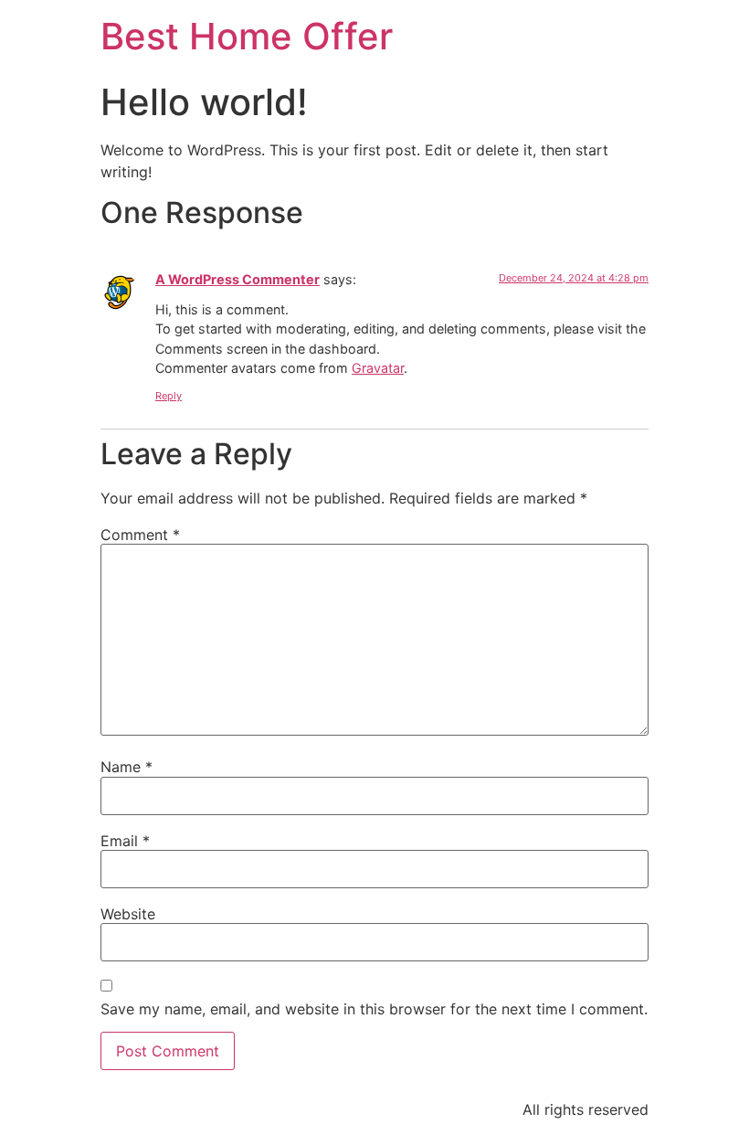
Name (126, 766)
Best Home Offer (246, 36)
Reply (168, 395)
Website (127, 914)
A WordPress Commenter (237, 279)
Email (125, 840)
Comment (140, 534)
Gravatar (378, 368)
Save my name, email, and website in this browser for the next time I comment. (374, 1009)
